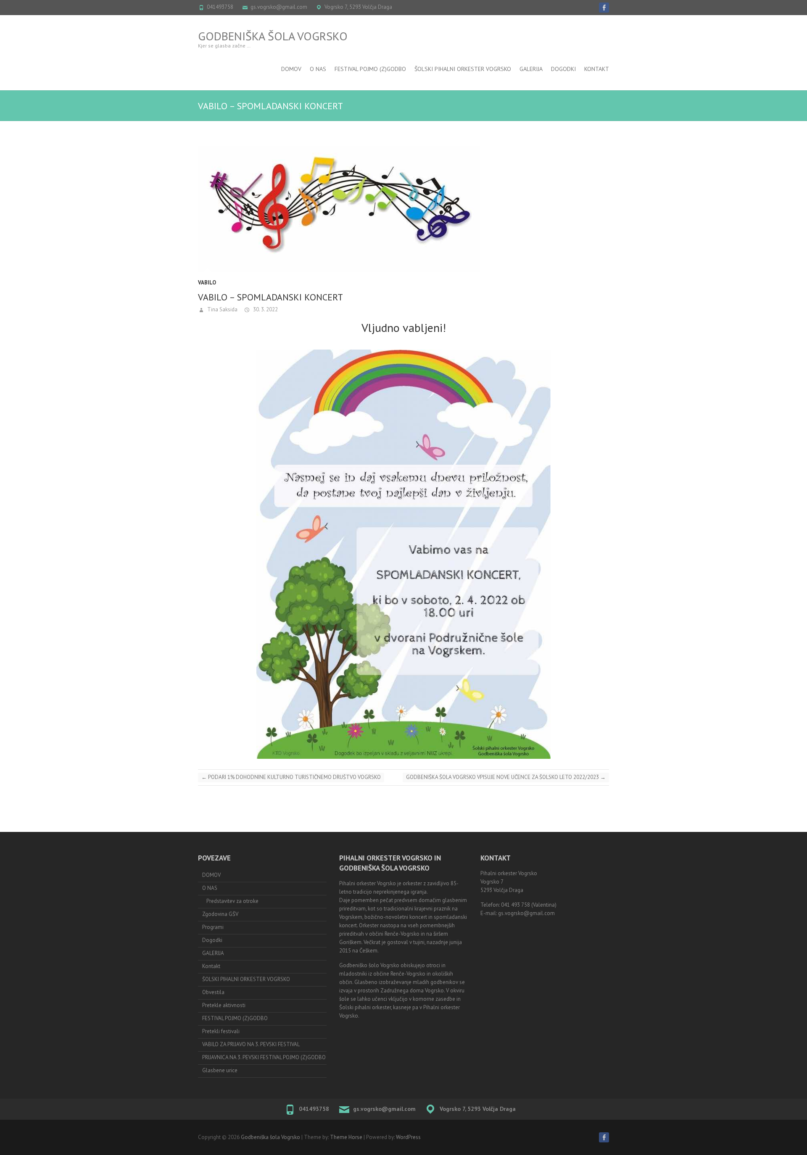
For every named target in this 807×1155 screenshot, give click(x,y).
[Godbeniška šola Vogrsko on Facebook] (604, 8)
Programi (213, 927)
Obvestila (213, 992)
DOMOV (291, 69)
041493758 (220, 7)
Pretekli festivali (221, 1031)
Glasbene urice (219, 1070)
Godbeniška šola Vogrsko (273, 36)
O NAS (209, 888)
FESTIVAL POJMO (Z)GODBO (370, 69)
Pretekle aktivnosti (223, 1005)
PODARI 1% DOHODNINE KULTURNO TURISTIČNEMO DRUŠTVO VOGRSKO (291, 777)
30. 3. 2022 (265, 309)
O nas (318, 69)
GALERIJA (213, 953)
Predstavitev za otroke (232, 901)
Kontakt (596, 69)
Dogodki (563, 69)
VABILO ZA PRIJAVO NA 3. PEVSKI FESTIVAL (251, 1044)
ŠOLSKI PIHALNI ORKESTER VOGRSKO (462, 69)
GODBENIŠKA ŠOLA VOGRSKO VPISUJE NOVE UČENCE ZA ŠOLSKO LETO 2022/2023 (506, 777)
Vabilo (207, 282)
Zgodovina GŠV (220, 914)
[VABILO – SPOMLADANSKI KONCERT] (403, 209)
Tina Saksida (221, 309)
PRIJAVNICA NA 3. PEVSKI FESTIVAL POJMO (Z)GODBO (264, 1057)
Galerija (531, 69)
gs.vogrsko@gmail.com (279, 7)
